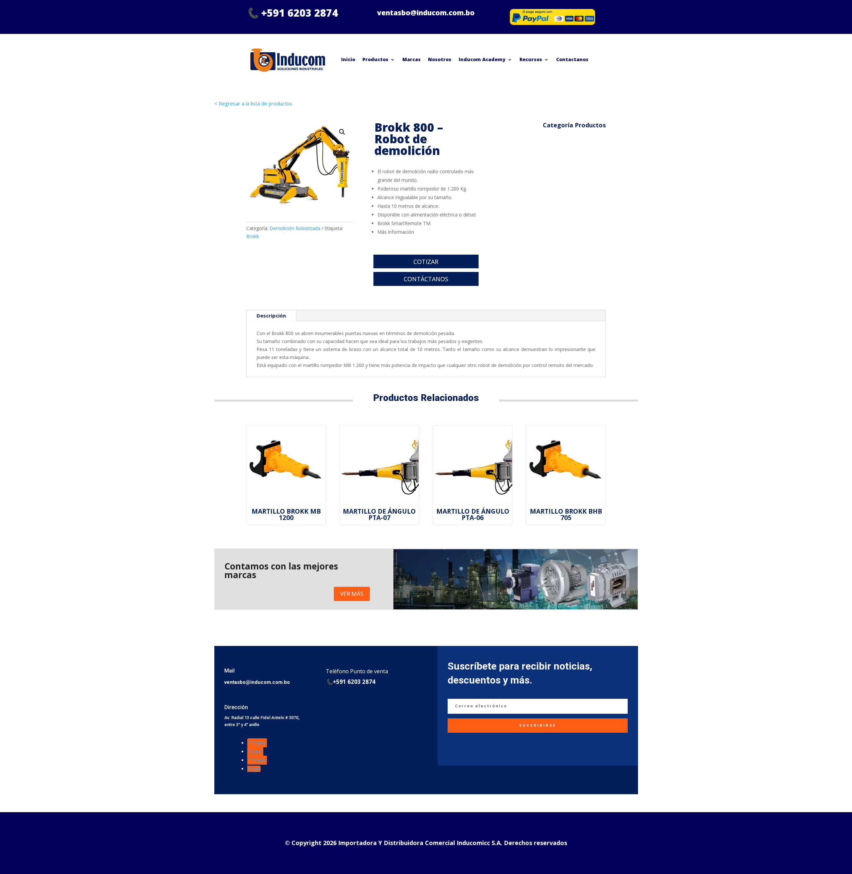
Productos (375, 59)
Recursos (531, 59)
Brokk (252, 236)
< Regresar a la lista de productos (253, 103)
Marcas (411, 59)
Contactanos (572, 59)
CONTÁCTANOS (426, 279)
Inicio (348, 59)
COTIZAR (425, 262)
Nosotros (439, 59)
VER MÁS (351, 593)
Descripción (271, 315)
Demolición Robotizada (295, 228)
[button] (342, 132)
